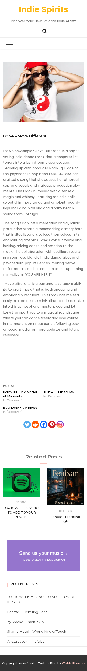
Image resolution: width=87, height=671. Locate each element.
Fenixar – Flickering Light (27, 612)
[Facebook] (43, 424)
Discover (22, 502)
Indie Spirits (43, 9)
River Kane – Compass (20, 407)
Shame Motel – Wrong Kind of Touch (36, 632)
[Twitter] (27, 424)
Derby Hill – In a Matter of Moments (20, 394)
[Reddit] (35, 424)
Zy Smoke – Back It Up (25, 622)
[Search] (44, 30)
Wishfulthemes (73, 663)
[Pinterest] (52, 424)
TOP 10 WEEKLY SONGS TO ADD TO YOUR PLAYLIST (21, 512)
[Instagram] (60, 424)
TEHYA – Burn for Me (59, 392)
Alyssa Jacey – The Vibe (26, 641)
